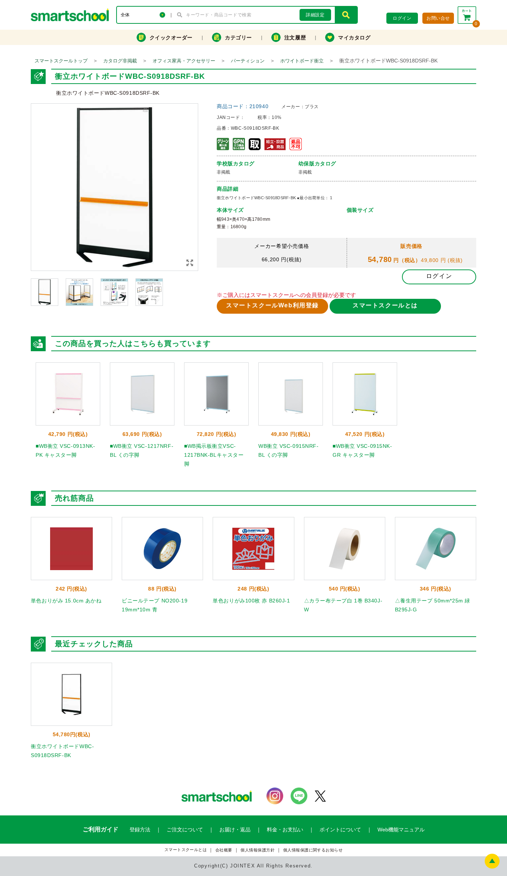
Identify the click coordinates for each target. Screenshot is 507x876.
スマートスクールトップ (61, 61)
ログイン (439, 276)
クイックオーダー (171, 38)
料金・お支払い (285, 830)
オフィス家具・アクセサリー (184, 61)
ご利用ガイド (100, 829)
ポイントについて (340, 830)
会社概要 (223, 850)
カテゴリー (238, 38)
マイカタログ (354, 38)
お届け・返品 (235, 830)
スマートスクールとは (385, 305)
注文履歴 (295, 38)
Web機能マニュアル (401, 830)
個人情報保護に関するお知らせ (313, 850)
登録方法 (140, 830)
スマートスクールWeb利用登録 (272, 305)
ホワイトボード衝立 (302, 61)
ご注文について (185, 830)
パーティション (248, 61)
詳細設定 (315, 14)
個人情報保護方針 (258, 850)
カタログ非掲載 (120, 61)
